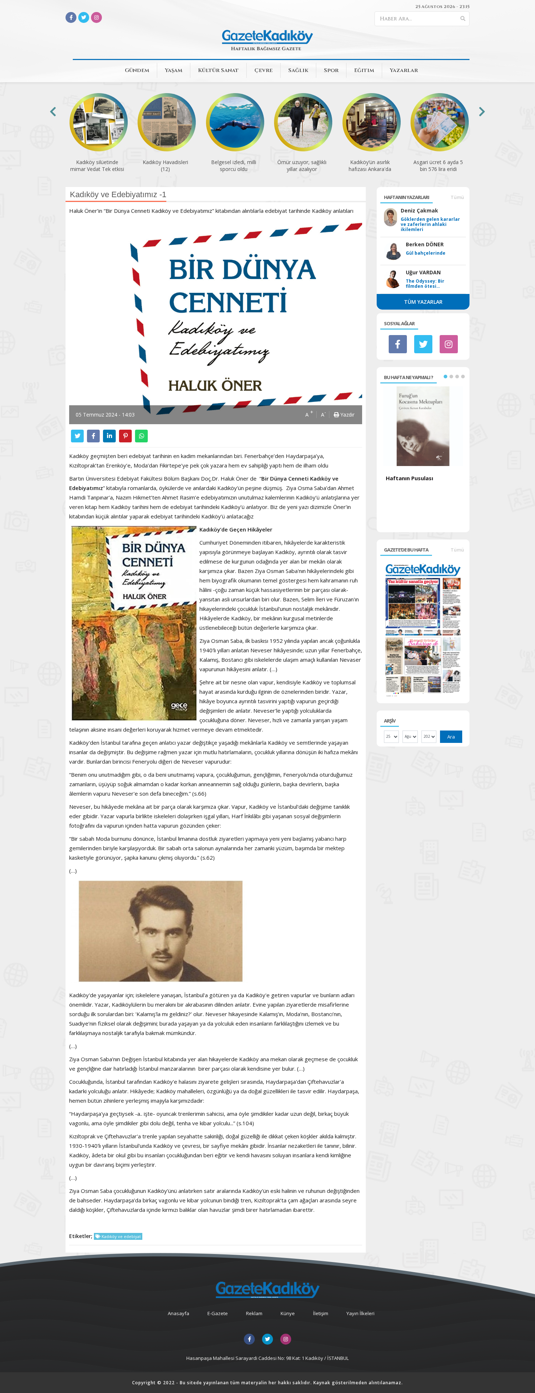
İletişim (320, 1313)
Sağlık (298, 70)
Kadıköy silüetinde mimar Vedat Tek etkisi (97, 165)
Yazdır (346, 414)
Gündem (137, 70)
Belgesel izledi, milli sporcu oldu (233, 165)
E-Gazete (217, 1313)
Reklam (254, 1313)
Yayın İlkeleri (360, 1313)
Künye (288, 1313)
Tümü (457, 197)
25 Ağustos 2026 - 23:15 (442, 6)
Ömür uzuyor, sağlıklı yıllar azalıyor (301, 165)
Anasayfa (178, 1313)
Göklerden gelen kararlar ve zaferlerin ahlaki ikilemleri (430, 224)
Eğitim (364, 70)
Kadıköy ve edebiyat (120, 1236)
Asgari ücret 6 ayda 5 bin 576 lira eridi (438, 165)
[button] (445, 376)
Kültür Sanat (218, 70)
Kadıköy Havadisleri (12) (165, 165)
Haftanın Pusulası (409, 478)
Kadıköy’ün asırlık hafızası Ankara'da (370, 165)
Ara (451, 736)
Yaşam (173, 70)
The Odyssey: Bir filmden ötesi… (425, 284)
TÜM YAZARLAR (423, 301)
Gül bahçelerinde (425, 253)
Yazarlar (404, 70)
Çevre (263, 70)
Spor (331, 70)
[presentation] (53, 111)
